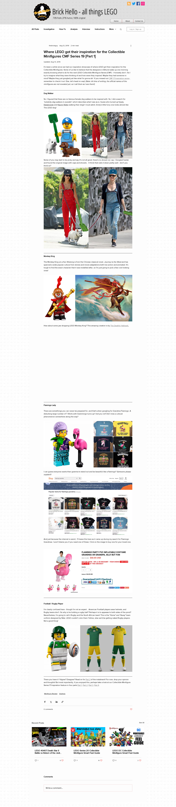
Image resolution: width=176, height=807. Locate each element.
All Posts (35, 29)
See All (141, 657)
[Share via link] (62, 636)
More (111, 29)
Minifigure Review (50, 628)
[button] (121, 29)
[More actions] (130, 45)
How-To (62, 29)
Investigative (49, 29)
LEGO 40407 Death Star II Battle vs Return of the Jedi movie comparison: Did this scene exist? (47, 686)
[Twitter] (134, 3)
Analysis (74, 29)
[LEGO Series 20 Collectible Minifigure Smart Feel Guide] (88, 671)
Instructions (100, 29)
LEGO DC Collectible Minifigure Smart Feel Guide (125, 686)
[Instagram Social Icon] (143, 3)
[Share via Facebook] (45, 636)
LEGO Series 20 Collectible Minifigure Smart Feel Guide (87, 686)
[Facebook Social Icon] (138, 3)
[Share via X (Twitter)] (51, 636)
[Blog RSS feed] (129, 4)
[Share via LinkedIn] (56, 636)
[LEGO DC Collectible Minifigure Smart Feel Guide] (127, 671)
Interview (86, 29)
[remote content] (88, 331)
